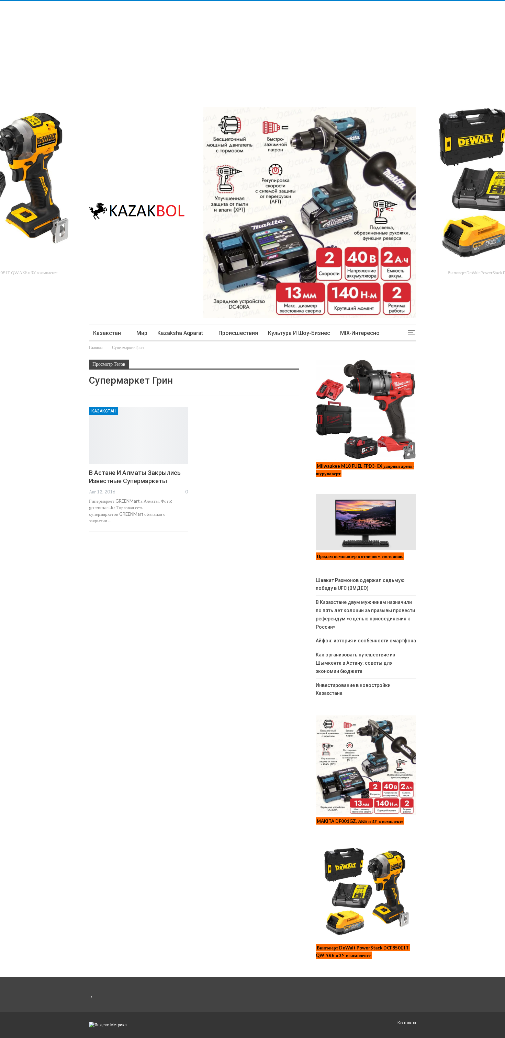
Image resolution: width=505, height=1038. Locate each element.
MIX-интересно (360, 333)
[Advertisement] (206, 49)
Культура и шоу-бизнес (299, 333)
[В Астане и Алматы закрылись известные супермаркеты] (138, 435)
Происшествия (238, 333)
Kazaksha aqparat (180, 333)
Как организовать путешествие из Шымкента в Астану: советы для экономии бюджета (355, 663)
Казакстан (107, 333)
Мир (141, 333)
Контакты (406, 1022)
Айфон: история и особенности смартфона (366, 640)
